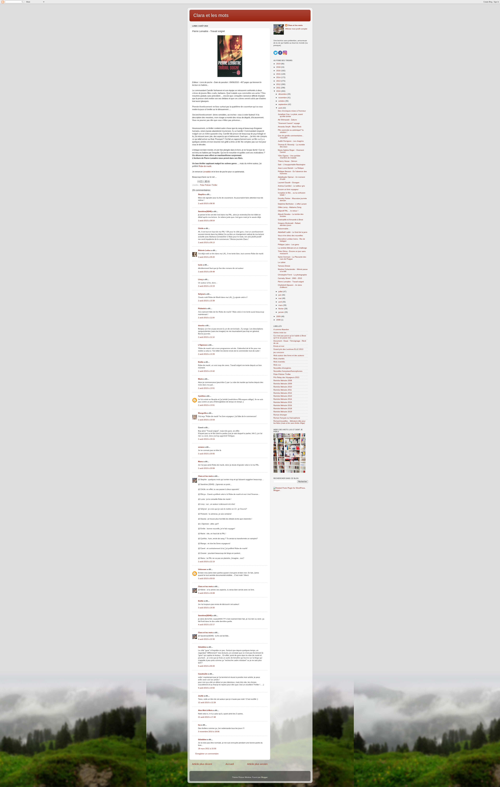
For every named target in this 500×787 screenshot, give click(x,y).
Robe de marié (205, 166)
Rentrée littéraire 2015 (282, 402)
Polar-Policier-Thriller (208, 185)
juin (280, 295)
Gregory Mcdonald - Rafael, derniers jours (289, 224)
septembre (283, 104)
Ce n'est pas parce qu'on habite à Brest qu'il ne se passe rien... (289, 337)
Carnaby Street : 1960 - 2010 (290, 278)
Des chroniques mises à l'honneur (292, 111)
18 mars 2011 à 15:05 (207, 749)
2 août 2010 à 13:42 (206, 371)
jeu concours (278, 352)
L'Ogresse (202, 345)
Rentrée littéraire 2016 (282, 405)
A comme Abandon (281, 329)
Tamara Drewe (284, 266)
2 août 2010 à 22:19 (206, 562)
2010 (278, 91)
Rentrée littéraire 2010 (282, 387)
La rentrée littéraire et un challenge (292, 248)
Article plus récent (202, 764)
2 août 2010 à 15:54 (206, 420)
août (280, 108)
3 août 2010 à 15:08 (206, 593)
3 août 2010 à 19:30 (206, 608)
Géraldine (202, 647)
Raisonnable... (284, 229)
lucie (200, 265)
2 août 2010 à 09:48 (206, 272)
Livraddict (207, 172)
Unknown (202, 569)
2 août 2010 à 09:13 (206, 242)
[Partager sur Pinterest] (208, 181)
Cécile (201, 228)
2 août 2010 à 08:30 (206, 204)
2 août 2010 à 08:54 (206, 221)
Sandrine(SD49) (205, 211)
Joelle (200, 696)
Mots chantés (279, 359)
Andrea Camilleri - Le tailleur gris (291, 186)
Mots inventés (279, 362)
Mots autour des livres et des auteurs (288, 356)
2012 (278, 84)
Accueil (230, 764)
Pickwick (202, 308)
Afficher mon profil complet (296, 29)
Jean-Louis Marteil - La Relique (291, 168)
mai (280, 298)
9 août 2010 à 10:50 (206, 688)
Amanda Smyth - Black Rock (289, 127)
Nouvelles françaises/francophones (287, 371)
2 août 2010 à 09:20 (206, 257)
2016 (278, 71)
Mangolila (202, 413)
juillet (280, 292)
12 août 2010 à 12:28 (207, 703)
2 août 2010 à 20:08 (206, 468)
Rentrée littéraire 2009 (282, 384)
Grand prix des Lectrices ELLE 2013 (288, 349)
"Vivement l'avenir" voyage (289, 123)
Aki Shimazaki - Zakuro (287, 120)
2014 (278, 77)
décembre (282, 94)
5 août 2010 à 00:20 (206, 666)
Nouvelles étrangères (282, 368)
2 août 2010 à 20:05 (206, 454)
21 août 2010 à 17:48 (207, 717)
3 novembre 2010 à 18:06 (208, 732)
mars (280, 305)
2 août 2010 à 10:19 (206, 286)
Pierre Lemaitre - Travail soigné (291, 282)
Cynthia (201, 396)
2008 (278, 320)
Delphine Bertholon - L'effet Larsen (292, 204)
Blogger (264, 777)
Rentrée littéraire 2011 (282, 390)
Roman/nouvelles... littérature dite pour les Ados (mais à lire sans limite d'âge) (289, 422)
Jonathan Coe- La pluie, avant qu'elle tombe (290, 115)
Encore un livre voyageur (288, 189)
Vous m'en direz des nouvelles (290, 236)
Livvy (200, 279)
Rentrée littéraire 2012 (282, 393)
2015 (278, 74)
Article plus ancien (257, 764)
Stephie (201, 194)
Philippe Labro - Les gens (288, 245)
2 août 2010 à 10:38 (206, 301)
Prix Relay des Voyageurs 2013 (286, 377)
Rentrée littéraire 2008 (282, 381)
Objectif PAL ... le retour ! (288, 211)
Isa (199, 725)
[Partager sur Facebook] (206, 181)
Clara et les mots (211, 15)
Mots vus (277, 365)
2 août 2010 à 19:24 (206, 439)
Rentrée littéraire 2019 (282, 412)
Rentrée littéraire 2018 (282, 409)
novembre (282, 98)
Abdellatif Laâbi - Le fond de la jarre (292, 232)
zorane (201, 447)
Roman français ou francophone (286, 418)
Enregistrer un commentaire (206, 754)
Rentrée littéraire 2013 (282, 396)
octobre (281, 101)
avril (280, 302)
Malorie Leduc (204, 250)
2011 (278, 88)
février (281, 309)
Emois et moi (278, 346)
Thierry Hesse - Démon (287, 161)
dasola (201, 326)
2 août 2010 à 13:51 (206, 388)
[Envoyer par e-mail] (198, 181)
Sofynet (201, 294)
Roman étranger (280, 415)
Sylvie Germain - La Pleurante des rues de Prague (292, 258)
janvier (281, 312)
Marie (200, 379)
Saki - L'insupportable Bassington (291, 165)
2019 (278, 64)
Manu (200, 462)
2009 (278, 316)
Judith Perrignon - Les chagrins (291, 141)
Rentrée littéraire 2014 (282, 399)
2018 (278, 67)
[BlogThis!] (201, 181)
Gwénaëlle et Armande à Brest (290, 220)
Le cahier (282, 262)
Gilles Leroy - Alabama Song (289, 207)
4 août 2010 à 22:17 (206, 625)
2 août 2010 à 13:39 (206, 354)
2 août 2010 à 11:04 (206, 318)
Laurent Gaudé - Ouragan (288, 183)
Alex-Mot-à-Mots (205, 710)
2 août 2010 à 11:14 (206, 337)
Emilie (200, 362)
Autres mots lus (279, 333)
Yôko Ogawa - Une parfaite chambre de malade (289, 157)
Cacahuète (203, 674)
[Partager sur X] (203, 181)
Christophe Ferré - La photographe (292, 275)
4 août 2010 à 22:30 (206, 639)
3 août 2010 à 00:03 (206, 579)
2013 (278, 81)
